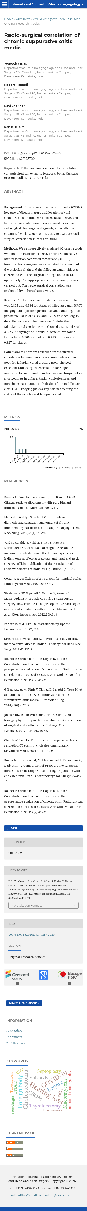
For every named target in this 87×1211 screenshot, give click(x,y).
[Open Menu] (4, 4)
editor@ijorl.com (57, 1195)
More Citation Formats (26, 905)
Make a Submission (24, 1003)
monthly (66, 467)
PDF (13, 828)
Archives (23, 19)
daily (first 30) (50, 467)
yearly (78, 467)
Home (8, 19)
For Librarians (15, 1043)
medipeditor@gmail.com (26, 1195)
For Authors (14, 1037)
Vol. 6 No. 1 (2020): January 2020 (56, 19)
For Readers (14, 1030)
